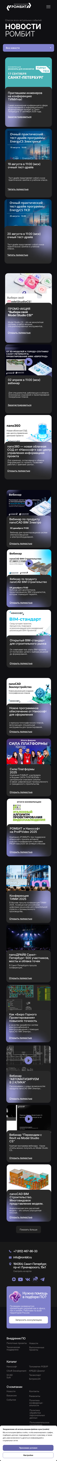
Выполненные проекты (36, 1348)
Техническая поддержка (13, 1348)
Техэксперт (35, 1375)
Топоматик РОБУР (38, 1366)
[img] (14, 1279)
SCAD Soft (10, 1376)
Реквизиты (34, 1396)
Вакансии (12, 1395)
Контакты (34, 1391)
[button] (48, 6)
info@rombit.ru (22, 1257)
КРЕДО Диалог (37, 1370)
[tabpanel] (28, 159)
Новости (11, 1391)
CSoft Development (16, 1370)
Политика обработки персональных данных (37, 1414)
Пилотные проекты (17, 1343)
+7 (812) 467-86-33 (25, 1251)
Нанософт (12, 1366)
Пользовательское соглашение (39, 1423)
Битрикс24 (34, 1378)
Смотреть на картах (22, 1271)
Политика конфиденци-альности (36, 1403)
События (11, 1399)
